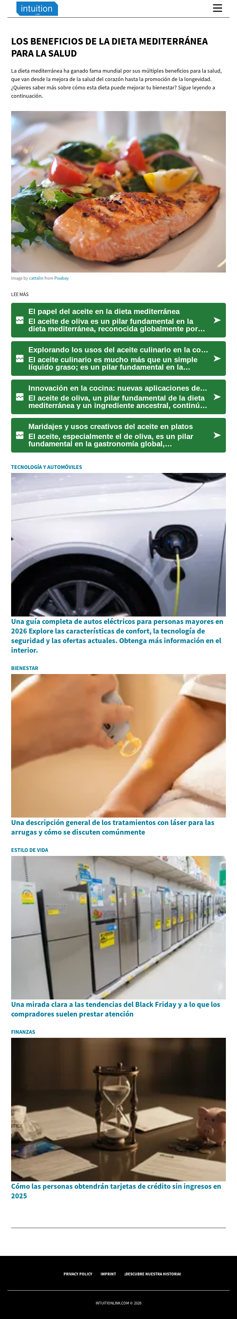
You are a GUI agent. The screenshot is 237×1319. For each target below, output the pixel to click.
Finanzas (23, 1032)
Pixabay (61, 278)
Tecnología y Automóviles (46, 467)
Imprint (108, 1273)
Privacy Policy (78, 1273)
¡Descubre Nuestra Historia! (152, 1273)
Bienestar (24, 668)
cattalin (36, 278)
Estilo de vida (29, 850)
